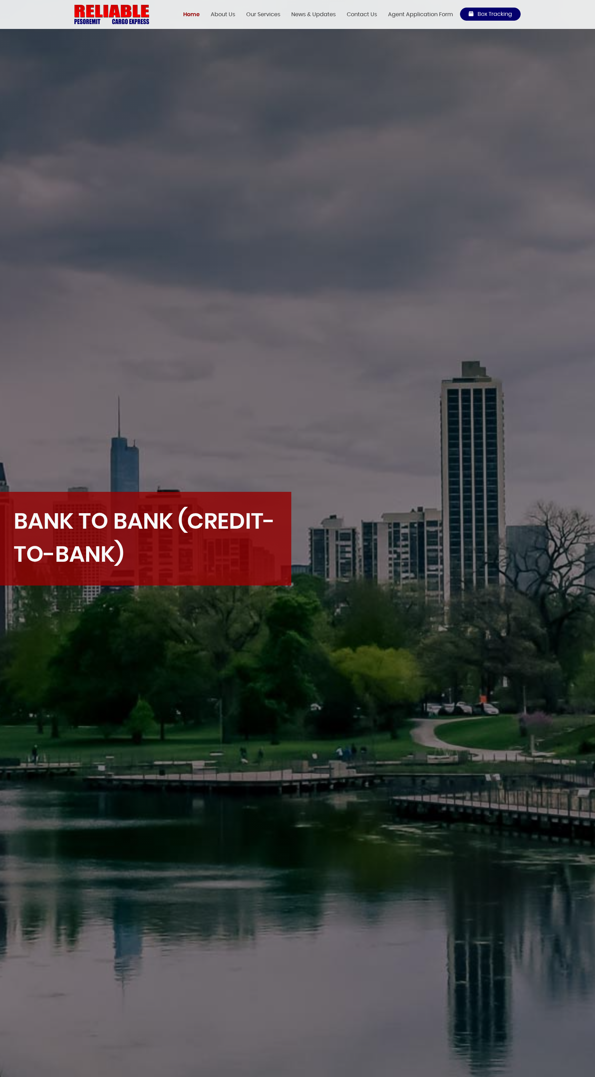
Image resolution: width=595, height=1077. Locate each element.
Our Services (263, 14)
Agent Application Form (420, 14)
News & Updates (313, 14)
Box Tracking (494, 14)
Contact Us (362, 14)
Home (191, 14)
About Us (223, 14)
